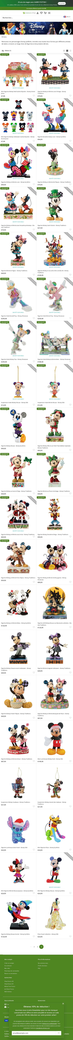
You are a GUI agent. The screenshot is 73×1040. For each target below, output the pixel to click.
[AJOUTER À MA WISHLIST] (34, 95)
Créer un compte (9, 963)
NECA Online (8, 991)
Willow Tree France (9, 986)
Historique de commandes (11, 971)
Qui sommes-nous (43, 963)
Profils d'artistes (42, 965)
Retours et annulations (10, 973)
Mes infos (7, 968)
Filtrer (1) (7, 50)
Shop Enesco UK (8, 981)
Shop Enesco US (8, 984)
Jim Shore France (9, 989)
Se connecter (8, 965)
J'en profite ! (61, 3)
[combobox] (67, 17)
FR (68, 17)
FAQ (39, 968)
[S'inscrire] (58, 1033)
